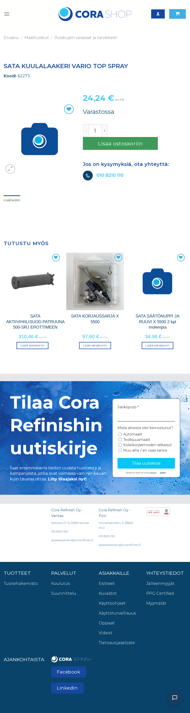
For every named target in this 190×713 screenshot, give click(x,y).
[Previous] (4, 305)
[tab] (12, 200)
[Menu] (7, 14)
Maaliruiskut (36, 37)
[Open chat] (174, 697)
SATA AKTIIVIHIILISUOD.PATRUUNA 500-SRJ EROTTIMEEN (35, 322)
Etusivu (11, 37)
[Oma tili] (158, 14)
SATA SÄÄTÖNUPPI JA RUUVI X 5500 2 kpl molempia (157, 322)
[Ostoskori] (177, 14)
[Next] (186, 305)
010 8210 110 (109, 175)
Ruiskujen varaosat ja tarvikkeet (85, 37)
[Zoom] (10, 169)
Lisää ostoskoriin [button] (33, 345)
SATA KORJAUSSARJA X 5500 (95, 319)
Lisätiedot (12, 200)
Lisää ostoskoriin (120, 143)
